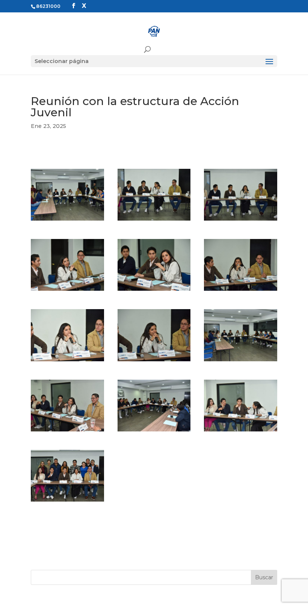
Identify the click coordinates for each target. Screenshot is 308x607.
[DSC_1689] (67, 501)
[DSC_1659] (154, 431)
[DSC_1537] (240, 220)
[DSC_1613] (240, 361)
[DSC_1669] (240, 431)
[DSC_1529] (154, 220)
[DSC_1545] (67, 290)
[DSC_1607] (154, 361)
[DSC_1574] (154, 290)
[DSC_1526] (67, 220)
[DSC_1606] (67, 361)
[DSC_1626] (67, 431)
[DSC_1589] (240, 290)
